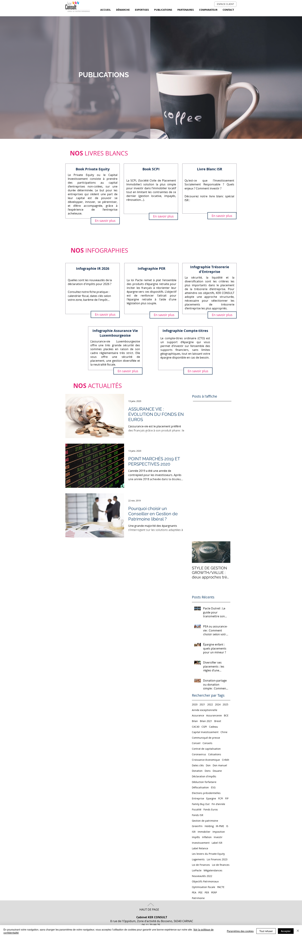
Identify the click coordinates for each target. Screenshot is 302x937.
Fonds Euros (210, 809)
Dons (208, 770)
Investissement (201, 842)
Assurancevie (214, 715)
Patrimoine (198, 898)
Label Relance (200, 848)
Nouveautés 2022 (202, 876)
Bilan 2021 (206, 721)
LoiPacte (197, 870)
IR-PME (220, 826)
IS (227, 826)
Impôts (196, 837)
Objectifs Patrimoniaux (205, 881)
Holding (209, 826)
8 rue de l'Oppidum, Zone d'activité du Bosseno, (142, 919)
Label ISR (217, 842)
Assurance (198, 715)
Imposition (219, 831)
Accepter (286, 931)
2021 (202, 704)
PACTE (220, 887)
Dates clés (198, 765)
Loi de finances (220, 864)
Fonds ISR (197, 815)
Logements (198, 859)
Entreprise (198, 798)
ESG (213, 787)
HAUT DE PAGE (149, 909)
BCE (226, 715)
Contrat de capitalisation (206, 748)
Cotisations (214, 754)
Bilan (195, 721)
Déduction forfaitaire (204, 782)
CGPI (204, 726)
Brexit (217, 721)
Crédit (225, 759)
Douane (217, 770)
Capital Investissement (205, 732)
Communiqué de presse (206, 737)
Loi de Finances (201, 864)
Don (208, 765)
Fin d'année (218, 804)
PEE (200, 892)
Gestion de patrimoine (205, 820)
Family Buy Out (201, 804)
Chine (224, 732)
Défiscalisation (200, 787)
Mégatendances (213, 870)
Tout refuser (266, 931)
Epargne (211, 798)
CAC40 (195, 726)
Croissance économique (206, 759)
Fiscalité (196, 809)
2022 (210, 704)
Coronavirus (199, 754)
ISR (194, 831)
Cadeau (213, 726)
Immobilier (204, 831)
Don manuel (220, 765)
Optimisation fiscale (203, 887)
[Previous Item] (197, 552)
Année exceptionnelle (204, 710)
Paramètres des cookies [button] (240, 931)
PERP (214, 892)
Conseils (207, 743)
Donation (197, 770)
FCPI (220, 798)
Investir (218, 837)
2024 (218, 704)
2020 (194, 704)
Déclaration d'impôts (204, 776)
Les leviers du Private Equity (208, 853)
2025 (225, 704)
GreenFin (197, 826)
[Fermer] (298, 931)
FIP (226, 798)
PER (207, 892)
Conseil (196, 743)
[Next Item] (224, 552)
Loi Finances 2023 (217, 859)
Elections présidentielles (206, 793)
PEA (194, 892)
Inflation (207, 837)
